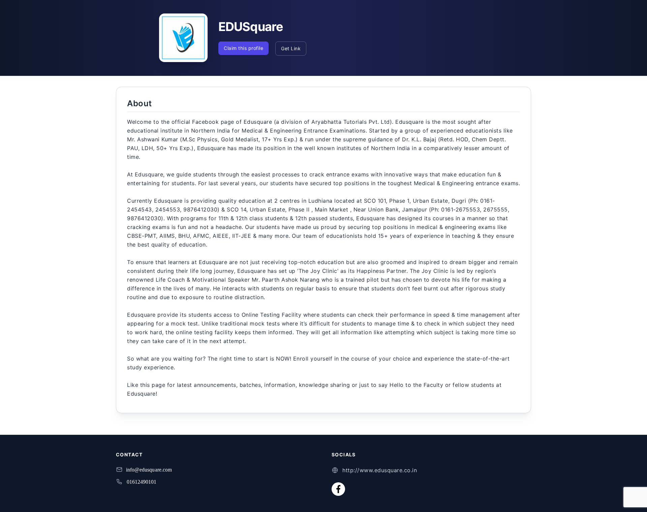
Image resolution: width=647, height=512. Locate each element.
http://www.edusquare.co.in (379, 470)
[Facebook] (338, 489)
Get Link (291, 48)
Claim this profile (243, 48)
